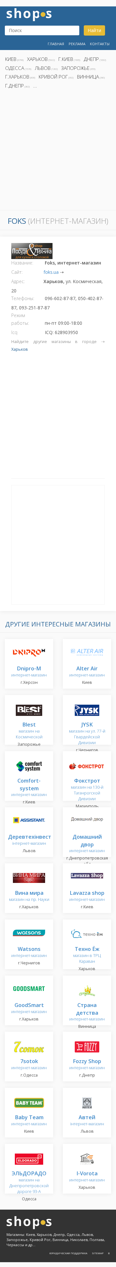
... (35, 85)
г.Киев (65, 59)
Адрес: (18, 281)
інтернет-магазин (29, 840)
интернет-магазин (29, 671)
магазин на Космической (29, 730)
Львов (43, 68)
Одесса (14, 68)
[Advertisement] (58, 151)
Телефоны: (22, 298)
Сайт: (17, 272)
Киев (10, 59)
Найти (94, 30)
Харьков (37, 59)
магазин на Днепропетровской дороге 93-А (29, 1182)
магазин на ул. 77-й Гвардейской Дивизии (87, 733)
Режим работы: (20, 319)
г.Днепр (14, 85)
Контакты (100, 43)
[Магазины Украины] (29, 14)
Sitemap (97, 1253)
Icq (14, 332)
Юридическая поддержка (68, 1253)
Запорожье (75, 68)
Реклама (77, 43)
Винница (88, 76)
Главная (56, 43)
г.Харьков (17, 76)
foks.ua (51, 272)
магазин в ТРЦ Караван (87, 955)
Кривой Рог (53, 76)
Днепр (91, 59)
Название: (22, 263)
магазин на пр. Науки (29, 896)
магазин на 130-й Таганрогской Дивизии (87, 789)
